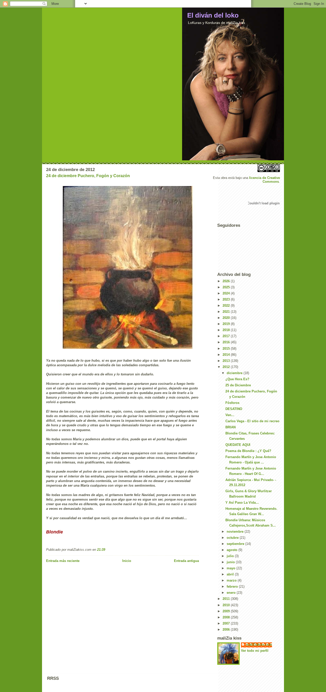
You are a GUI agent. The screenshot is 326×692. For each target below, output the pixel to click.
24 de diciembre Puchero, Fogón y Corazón (88, 176)
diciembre (235, 373)
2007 (227, 623)
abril (231, 574)
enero (232, 593)
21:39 (101, 550)
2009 (227, 611)
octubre (233, 538)
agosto (232, 550)
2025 (227, 287)
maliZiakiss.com (259, 644)
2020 (227, 318)
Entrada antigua (186, 561)
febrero (233, 586)
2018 (227, 330)
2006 (227, 629)
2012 (227, 367)
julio (231, 556)
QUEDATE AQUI (237, 445)
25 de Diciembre (238, 385)
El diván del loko (213, 15)
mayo (231, 568)
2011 (227, 599)
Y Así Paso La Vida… (242, 502)
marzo (232, 580)
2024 (227, 293)
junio (231, 562)
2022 (227, 305)
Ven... (229, 415)
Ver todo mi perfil (254, 651)
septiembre (236, 544)
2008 (227, 617)
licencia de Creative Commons (264, 179)
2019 (227, 324)
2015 (227, 348)
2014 (227, 355)
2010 (227, 605)
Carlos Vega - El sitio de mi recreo (252, 421)
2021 (227, 312)
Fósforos (232, 403)
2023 (227, 299)
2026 (227, 281)
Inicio (126, 561)
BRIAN (230, 427)
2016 (227, 342)
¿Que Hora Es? (237, 379)
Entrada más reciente (62, 561)
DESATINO (233, 409)
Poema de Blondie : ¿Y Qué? (248, 451)
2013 (227, 361)
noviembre (235, 531)
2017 (227, 336)
